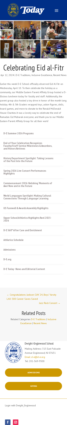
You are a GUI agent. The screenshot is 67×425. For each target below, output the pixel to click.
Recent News (59, 75)
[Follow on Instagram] (15, 422)
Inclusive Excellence (41, 75)
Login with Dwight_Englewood (20, 405)
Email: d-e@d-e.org (35, 357)
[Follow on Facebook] (7, 422)
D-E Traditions (23, 75)
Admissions (33, 372)
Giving (33, 386)
